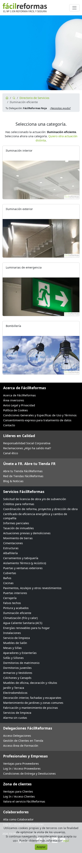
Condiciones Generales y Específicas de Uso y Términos (40, 415)
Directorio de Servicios (34, 98)
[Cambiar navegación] (74, 7)
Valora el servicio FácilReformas (24, 801)
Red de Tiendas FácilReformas (23, 476)
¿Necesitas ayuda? (60, 108)
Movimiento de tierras (18, 538)
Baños (7, 578)
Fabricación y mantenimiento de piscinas (30, 708)
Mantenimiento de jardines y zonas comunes (33, 703)
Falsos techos (12, 603)
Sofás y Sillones (13, 658)
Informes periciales (16, 523)
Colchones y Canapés (17, 678)
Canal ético (10, 453)
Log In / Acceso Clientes (19, 796)
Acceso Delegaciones (17, 735)
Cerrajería (10, 598)
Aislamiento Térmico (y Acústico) (24, 563)
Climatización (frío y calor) (20, 618)
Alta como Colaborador (18, 819)
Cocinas (8, 583)
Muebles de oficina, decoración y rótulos (30, 683)
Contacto (9, 425)
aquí (66, 840)
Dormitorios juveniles (17, 668)
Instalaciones (12, 633)
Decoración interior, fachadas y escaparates (32, 698)
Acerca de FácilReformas (19, 395)
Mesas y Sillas (12, 648)
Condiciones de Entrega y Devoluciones (29, 773)
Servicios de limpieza (17, 713)
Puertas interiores (15, 593)
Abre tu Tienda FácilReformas (23, 471)
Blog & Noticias (13, 481)
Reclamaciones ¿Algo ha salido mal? (27, 448)
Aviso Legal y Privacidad (19, 405)
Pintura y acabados (16, 608)
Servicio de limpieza (16, 638)
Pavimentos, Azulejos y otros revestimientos (32, 588)
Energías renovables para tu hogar (26, 628)
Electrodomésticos (15, 693)
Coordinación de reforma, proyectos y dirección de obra (40, 509)
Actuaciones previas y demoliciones (27, 533)
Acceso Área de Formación (20, 745)
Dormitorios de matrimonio (21, 663)
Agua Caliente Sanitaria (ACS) (22, 623)
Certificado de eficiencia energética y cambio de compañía (35, 516)
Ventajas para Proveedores (21, 763)
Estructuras (11, 548)
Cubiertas (9, 573)
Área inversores (13, 400)
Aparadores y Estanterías (20, 653)
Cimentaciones (13, 543)
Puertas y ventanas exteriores (23, 568)
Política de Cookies (15, 410)
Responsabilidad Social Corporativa (26, 443)
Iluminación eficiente (17, 613)
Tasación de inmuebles (18, 528)
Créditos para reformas (18, 504)
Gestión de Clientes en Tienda (23, 740)
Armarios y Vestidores (17, 673)
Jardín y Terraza (13, 688)
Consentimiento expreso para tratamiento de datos (37, 420)
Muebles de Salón (15, 643)
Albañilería (10, 553)
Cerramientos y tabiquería (20, 558)
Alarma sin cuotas (15, 718)
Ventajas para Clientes (18, 791)
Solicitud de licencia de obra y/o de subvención (34, 499)
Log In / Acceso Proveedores (22, 768)
